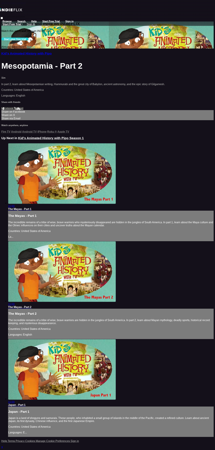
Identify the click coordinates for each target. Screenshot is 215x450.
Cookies (30, 441)
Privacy (20, 441)
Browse (7, 21)
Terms (12, 441)
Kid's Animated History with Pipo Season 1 (51, 138)
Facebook (7, 108)
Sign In (31, 24)
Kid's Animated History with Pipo (26, 53)
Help (34, 21)
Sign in (69, 21)
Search (21, 21)
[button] (2, 18)
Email (19, 108)
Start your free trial (15, 39)
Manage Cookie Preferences (53, 441)
